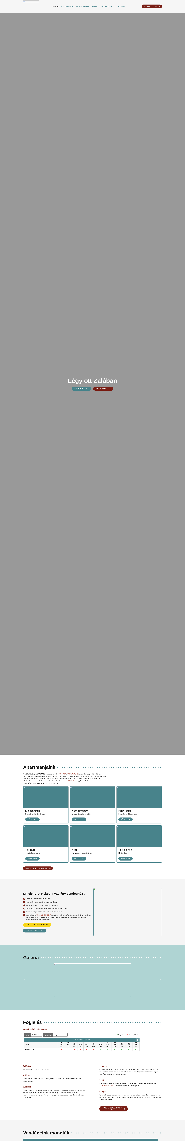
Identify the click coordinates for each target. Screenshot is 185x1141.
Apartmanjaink (67, 6)
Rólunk (95, 6)
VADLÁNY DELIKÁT (44, 915)
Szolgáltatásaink (82, 6)
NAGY (64, 774)
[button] (24, 979)
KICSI (59, 774)
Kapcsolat (121, 6)
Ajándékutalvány (107, 6)
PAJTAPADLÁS (72, 774)
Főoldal (56, 6)
